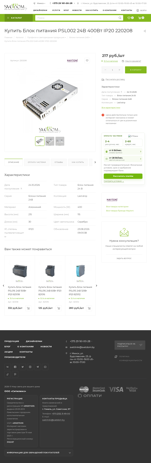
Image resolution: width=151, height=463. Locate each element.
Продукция (11, 341)
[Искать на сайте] (120, 18)
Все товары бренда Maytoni (120, 210)
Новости (46, 346)
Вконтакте (7, 367)
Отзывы (59, 162)
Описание (13, 162)
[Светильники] (15, 7)
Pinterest (15, 374)
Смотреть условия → (114, 181)
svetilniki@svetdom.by (82, 347)
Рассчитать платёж (123, 176)
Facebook (15, 367)
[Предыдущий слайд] (3, 286)
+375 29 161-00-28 (62, 3)
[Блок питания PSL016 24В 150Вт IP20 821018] (19, 270)
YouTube (45, 367)
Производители (14, 357)
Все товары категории (117, 206)
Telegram (38, 367)
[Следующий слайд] (96, 286)
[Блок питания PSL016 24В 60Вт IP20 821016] (50, 270)
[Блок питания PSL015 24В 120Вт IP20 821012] (80, 270)
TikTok (7, 374)
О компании (25, 346)
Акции (8, 352)
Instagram (30, 367)
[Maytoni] (72, 60)
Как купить (78, 162)
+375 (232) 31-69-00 (61, 413)
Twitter (22, 367)
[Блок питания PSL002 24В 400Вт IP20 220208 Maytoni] (50, 100)
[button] (136, 319)
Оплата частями (37, 162)
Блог (7, 346)
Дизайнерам (34, 341)
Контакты (26, 352)
